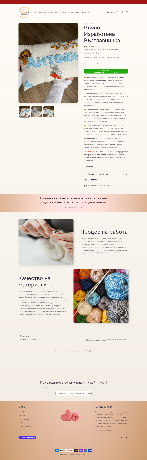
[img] (91, 53)
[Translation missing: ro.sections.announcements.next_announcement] (128, 2)
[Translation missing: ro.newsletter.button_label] (89, 393)
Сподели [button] (89, 166)
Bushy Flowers (23, 412)
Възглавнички (23, 419)
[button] (118, 12)
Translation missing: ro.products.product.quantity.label (102, 57)
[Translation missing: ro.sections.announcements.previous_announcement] (19, 2)
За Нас (21, 422)
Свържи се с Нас (24, 426)
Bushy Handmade (70, 454)
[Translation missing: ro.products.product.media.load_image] (24, 111)
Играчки (21, 415)
